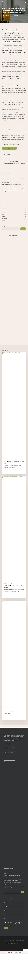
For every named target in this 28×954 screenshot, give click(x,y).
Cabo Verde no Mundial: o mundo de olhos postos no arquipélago (12, 188)
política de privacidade (13, 922)
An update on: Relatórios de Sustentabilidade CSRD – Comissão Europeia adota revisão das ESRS (14, 182)
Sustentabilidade (4, 218)
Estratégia (3, 210)
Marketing (3, 212)
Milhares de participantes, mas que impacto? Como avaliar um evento (13, 178)
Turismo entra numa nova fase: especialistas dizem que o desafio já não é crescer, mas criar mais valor (13, 185)
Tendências (3, 220)
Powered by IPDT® (17, 943)
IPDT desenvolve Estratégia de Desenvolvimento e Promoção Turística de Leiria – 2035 (13, 191)
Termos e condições (13, 941)
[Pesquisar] (22, 892)
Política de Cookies (20, 941)
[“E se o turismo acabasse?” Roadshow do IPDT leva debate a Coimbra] (14, 660)
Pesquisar (3, 226)
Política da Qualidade (10, 943)
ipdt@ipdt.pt (5, 157)
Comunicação (4, 208)
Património (3, 216)
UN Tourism (16, 144)
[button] (25, 2)
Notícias (16, 15)
